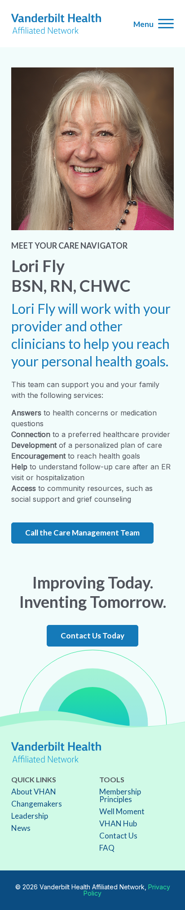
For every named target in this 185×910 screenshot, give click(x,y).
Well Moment (122, 811)
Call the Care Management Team (82, 532)
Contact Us (118, 835)
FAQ (107, 848)
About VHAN (33, 791)
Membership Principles (120, 795)
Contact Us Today (92, 635)
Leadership (29, 816)
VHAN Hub (118, 823)
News (21, 828)
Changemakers (36, 803)
